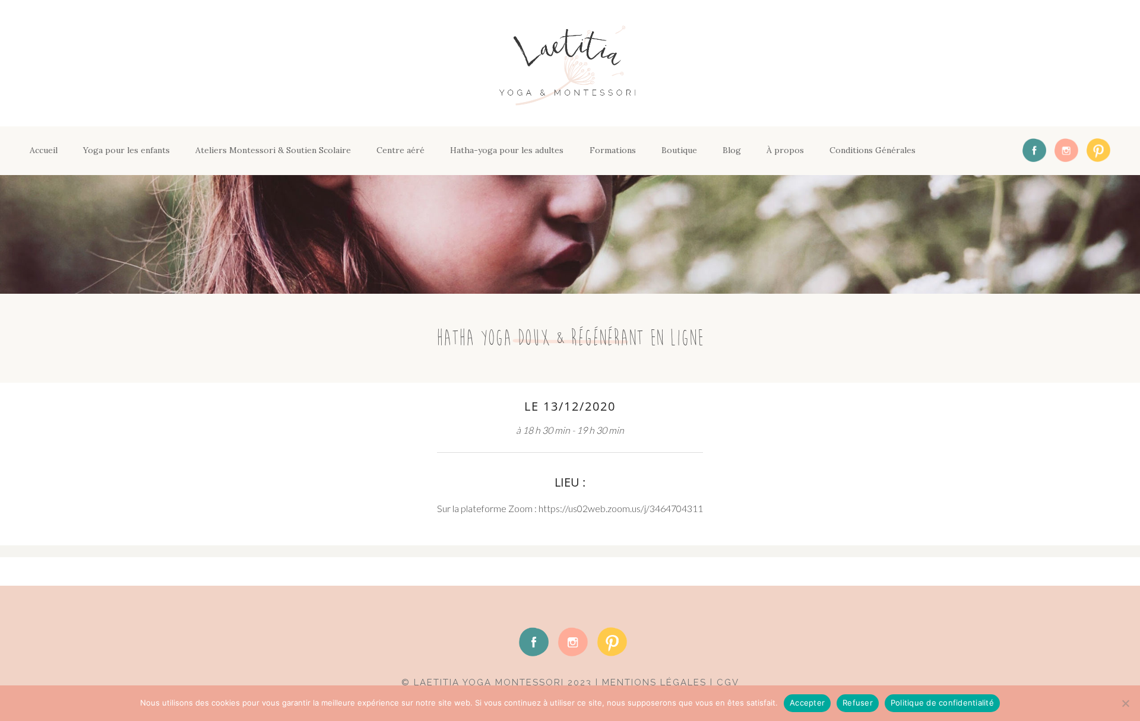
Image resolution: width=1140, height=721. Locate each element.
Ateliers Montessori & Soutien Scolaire (273, 150)
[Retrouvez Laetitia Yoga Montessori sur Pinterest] (1095, 150)
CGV (728, 682)
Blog (732, 150)
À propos (785, 150)
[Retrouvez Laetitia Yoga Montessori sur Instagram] (1063, 150)
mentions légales (654, 682)
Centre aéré (400, 150)
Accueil (44, 150)
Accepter (807, 702)
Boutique (679, 150)
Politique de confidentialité (942, 702)
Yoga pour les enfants (126, 150)
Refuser (858, 702)
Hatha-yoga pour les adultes (506, 150)
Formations (613, 150)
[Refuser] (1125, 703)
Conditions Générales (872, 150)
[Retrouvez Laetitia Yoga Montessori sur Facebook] (1031, 150)
